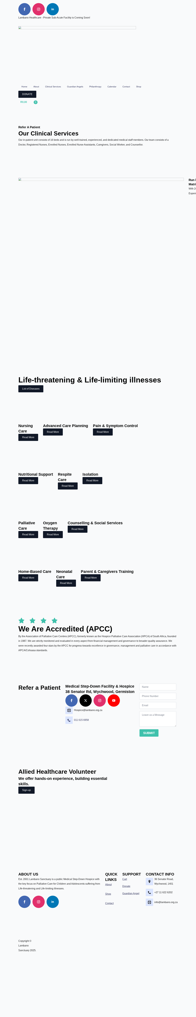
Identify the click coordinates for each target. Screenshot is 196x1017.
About (36, 86)
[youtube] (114, 700)
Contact (126, 86)
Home (24, 86)
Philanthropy (95, 86)
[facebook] (24, 9)
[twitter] (85, 700)
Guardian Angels (75, 86)
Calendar (111, 86)
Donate (126, 886)
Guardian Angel (130, 893)
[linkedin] (53, 9)
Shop (138, 86)
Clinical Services (53, 86)
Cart (124, 879)
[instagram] (38, 9)
